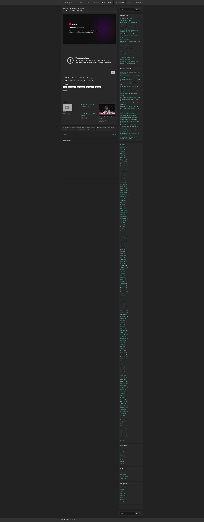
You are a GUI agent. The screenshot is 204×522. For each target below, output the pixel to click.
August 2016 (123, 389)
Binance (122, 90)
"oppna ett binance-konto (126, 124)
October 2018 (123, 336)
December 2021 (124, 261)
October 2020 (123, 289)
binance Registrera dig (125, 86)
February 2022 (123, 257)
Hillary (121, 453)
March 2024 (123, 206)
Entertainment (119, 2)
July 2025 (122, 174)
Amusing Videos (124, 53)
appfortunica (123, 106)
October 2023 (123, 216)
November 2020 (124, 287)
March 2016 (123, 399)
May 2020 (122, 300)
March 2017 (123, 375)
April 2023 (122, 228)
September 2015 (124, 411)
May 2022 (122, 251)
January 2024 (123, 210)
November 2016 (124, 383)
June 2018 (122, 344)
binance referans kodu (125, 133)
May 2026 (122, 153)
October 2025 (123, 168)
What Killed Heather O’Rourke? (127, 33)
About (87, 2)
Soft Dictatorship (132, 115)
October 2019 (123, 314)
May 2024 (122, 202)
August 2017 (123, 365)
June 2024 (122, 200)
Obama (110, 2)
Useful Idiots (137, 97)
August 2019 (123, 318)
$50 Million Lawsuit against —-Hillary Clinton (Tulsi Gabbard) (129, 121)
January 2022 (123, 259)
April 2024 (122, 204)
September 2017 (124, 363)
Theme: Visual (71, 520)
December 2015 (124, 405)
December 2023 (124, 212)
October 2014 (123, 434)
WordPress (64, 520)
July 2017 (122, 367)
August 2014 (123, 438)
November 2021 (124, 263)
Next (114, 134)
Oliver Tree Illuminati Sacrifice (127, 49)
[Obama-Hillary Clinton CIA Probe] (107, 110)
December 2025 (124, 163)
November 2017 (124, 358)
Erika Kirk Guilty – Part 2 (133, 106)
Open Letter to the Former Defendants (129, 26)
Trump (88, 127)
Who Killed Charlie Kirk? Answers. (128, 57)
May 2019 (122, 324)
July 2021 (122, 271)
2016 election (99, 127)
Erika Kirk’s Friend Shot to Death (127, 63)
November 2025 (124, 165)
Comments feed (124, 476)
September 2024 (124, 194)
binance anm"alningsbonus (126, 137)
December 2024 (124, 188)
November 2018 (124, 334)
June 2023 (122, 224)
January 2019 (123, 332)
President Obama (86, 129)
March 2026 (123, 157)
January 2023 (123, 235)
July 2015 (122, 415)
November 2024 (124, 190)
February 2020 (123, 306)
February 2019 (123, 330)
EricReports (69, 2)
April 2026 (122, 155)
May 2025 (122, 178)
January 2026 (123, 161)
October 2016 (123, 385)
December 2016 (124, 381)
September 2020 (124, 291)
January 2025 (123, 186)
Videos (64, 111)
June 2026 (122, 151)
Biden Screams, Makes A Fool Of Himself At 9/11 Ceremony (130, 126)
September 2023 (124, 218)
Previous (65, 134)
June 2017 (122, 369)
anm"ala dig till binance (126, 102)
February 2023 (123, 233)
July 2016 (122, 391)
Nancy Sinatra (123, 51)
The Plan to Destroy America (127, 55)
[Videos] (71, 107)
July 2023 (122, 222)
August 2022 (123, 245)
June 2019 (122, 322)
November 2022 (124, 239)
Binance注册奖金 (124, 93)
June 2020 (122, 298)
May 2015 (122, 419)
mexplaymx (123, 82)
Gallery (138, 2)
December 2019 (124, 310)
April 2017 (122, 373)
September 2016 (124, 387)
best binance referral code (126, 97)
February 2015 (123, 425)
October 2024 (123, 192)
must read (96, 2)
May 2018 (122, 346)
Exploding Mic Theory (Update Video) (129, 61)
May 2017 (122, 371)
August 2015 (123, 413)
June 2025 (122, 176)
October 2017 (123, 360)
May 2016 (122, 395)
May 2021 (122, 275)
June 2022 (122, 249)
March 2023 (123, 230)
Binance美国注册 (124, 130)
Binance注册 (123, 108)
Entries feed (123, 474)
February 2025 (123, 184)
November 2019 (124, 312)
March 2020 (123, 304)
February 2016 (123, 401)
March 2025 (123, 182)
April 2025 (122, 180)
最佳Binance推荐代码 (125, 119)
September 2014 (124, 436)
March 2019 (123, 328)
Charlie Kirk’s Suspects (125, 20)
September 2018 (124, 338)
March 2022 (123, 255)
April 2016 (122, 397)
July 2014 (122, 440)
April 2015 (122, 421)
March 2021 (123, 279)
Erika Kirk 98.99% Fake (125, 59)
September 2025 (124, 169)
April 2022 (122, 253)
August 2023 (123, 220)
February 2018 (123, 352)
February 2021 (123, 281)
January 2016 (123, 403)
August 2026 (123, 147)
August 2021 (123, 269)
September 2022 (124, 243)
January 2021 (123, 283)
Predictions (134, 117)
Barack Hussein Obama (108, 127)
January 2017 (123, 379)
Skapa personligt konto (125, 72)
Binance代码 (123, 115)
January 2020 (123, 308)
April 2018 (122, 348)
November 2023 (124, 214)
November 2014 (124, 432)
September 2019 (124, 316)
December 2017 (124, 356)
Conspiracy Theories (125, 45)
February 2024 (123, 208)
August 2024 (123, 196)
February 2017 (123, 377)
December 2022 (124, 237)
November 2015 (124, 407)
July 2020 (122, 295)
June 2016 (122, 393)
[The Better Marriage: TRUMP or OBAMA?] (89, 108)
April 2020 (122, 302)
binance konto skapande (126, 99)
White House (93, 129)
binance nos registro (125, 75)
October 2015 (123, 409)
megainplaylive (124, 112)
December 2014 (124, 430)
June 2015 (122, 417)
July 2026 (122, 149)
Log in (121, 472)
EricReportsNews (79, 10)
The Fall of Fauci (124, 28)
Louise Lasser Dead (124, 39)
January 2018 (123, 354)
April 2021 (122, 277)
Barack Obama (66, 129)
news (103, 2)
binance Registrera (124, 79)
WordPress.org (123, 478)
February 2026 (123, 159)
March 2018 (123, 350)
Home (81, 2)
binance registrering (125, 117)
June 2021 (122, 273)
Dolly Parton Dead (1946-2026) (127, 18)
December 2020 (124, 285)
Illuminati (130, 2)
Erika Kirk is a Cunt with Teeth (127, 47)
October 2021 (123, 265)
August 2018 (123, 340)
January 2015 (123, 428)
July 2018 (122, 342)
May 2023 (122, 226)
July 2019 (122, 320)
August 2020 (123, 293)
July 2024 (122, 198)
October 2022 (123, 241)
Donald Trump (73, 129)
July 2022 (122, 247)
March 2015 (123, 423)
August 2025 (123, 172)
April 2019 (122, 326)
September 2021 (124, 267)
